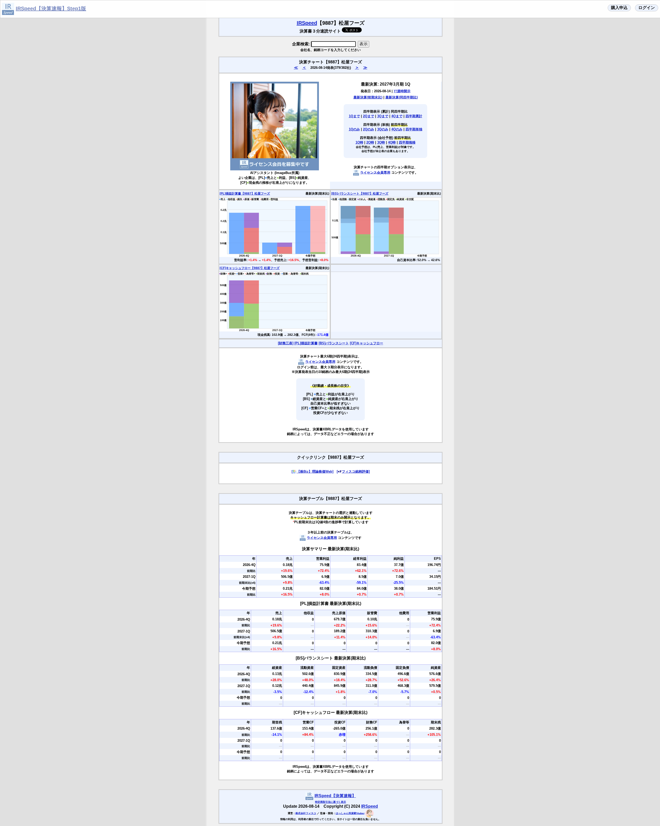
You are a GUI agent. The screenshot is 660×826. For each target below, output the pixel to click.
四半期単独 (414, 129)
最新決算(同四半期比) (401, 97)
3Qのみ (382, 129)
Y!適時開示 (402, 91)
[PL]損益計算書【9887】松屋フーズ (245, 193)
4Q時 (392, 142)
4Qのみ (396, 129)
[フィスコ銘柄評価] (353, 471)
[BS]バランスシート (334, 343)
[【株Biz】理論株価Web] (312, 471)
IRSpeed (307, 23)
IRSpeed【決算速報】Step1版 (51, 8)
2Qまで (368, 116)
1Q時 (359, 142)
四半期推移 (407, 142)
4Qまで (396, 116)
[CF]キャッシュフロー (366, 343)
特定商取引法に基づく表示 (330, 801)
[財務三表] (285, 343)
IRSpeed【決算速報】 (335, 796)
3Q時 (381, 142)
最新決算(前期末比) (367, 97)
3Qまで (382, 116)
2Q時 (370, 142)
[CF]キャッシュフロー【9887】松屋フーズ (249, 268)
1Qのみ (354, 129)
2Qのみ (368, 129)
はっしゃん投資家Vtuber (350, 813)
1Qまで (354, 116)
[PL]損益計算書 (306, 343)
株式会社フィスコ (305, 813)
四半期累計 (414, 116)
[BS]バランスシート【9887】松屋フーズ (359, 193)
